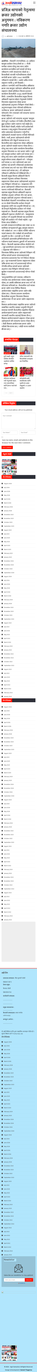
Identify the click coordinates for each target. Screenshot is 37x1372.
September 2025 (9, 526)
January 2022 (8, 696)
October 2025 (8, 522)
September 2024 (9, 572)
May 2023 (7, 634)
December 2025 (9, 514)
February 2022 (8, 692)
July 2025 (6, 534)
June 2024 (7, 584)
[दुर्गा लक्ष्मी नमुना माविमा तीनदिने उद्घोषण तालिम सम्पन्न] (10, 349)
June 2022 (7, 677)
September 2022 (9, 665)
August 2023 (8, 623)
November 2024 (9, 565)
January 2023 (8, 650)
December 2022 (9, 654)
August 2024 (8, 576)
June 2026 (7, 491)
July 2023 (6, 627)
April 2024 (7, 592)
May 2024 (7, 588)
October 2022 (8, 661)
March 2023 (7, 642)
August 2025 (8, 530)
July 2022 (6, 673)
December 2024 (9, 561)
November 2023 (9, 611)
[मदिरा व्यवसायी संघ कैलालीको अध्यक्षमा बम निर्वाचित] (26, 349)
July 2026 (7, 487)
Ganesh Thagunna (26, 1370)
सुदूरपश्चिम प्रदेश (7, 353)
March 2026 (7, 503)
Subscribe (29, 1280)
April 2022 (7, 685)
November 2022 (9, 658)
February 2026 (8, 507)
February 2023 (8, 646)
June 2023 (7, 631)
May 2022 (7, 681)
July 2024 (7, 580)
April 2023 (7, 638)
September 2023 (9, 619)
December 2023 (8, 607)
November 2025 (9, 518)
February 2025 (8, 553)
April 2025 (7, 545)
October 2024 (8, 569)
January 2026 (8, 511)
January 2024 (8, 603)
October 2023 (8, 615)
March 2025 (7, 549)
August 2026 (8, 483)
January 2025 (8, 557)
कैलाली (21, 353)
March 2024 (7, 596)
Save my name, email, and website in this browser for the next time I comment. (17, 441)
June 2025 (7, 538)
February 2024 (8, 600)
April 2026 (7, 499)
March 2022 (7, 689)
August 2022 (8, 669)
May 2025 (7, 541)
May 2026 (7, 495)
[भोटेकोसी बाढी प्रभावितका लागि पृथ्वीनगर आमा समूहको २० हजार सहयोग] (26, 371)
